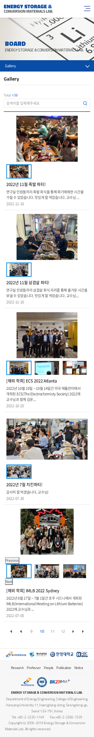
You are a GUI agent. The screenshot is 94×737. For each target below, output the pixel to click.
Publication (63, 667)
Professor (34, 667)
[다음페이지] (73, 631)
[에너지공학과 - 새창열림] (38, 654)
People (48, 667)
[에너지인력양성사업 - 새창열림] (16, 654)
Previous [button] (12, 560)
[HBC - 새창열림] (82, 654)
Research (17, 667)
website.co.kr (79, 728)
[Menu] (86, 9)
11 (52, 631)
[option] (47, 139)
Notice (78, 667)
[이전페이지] (11, 631)
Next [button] (9, 581)
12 (63, 631)
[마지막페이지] (83, 631)
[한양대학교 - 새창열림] (61, 654)
